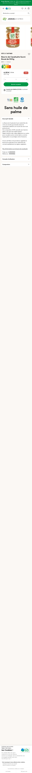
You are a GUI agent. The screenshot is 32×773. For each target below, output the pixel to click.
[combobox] (16, 13)
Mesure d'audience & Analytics (9, 765)
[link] (22, 8)
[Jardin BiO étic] (5, 19)
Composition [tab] (6, 164)
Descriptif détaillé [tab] (7, 119)
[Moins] (5, 79)
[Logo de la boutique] (8, 8)
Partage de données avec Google (10, 763)
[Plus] (27, 79)
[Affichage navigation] (3, 8)
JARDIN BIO (11, 19)
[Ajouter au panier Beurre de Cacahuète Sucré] (16, 84)
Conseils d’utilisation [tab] (8, 159)
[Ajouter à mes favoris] (29, 54)
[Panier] (28, 8)
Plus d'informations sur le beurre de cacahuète (15, 149)
